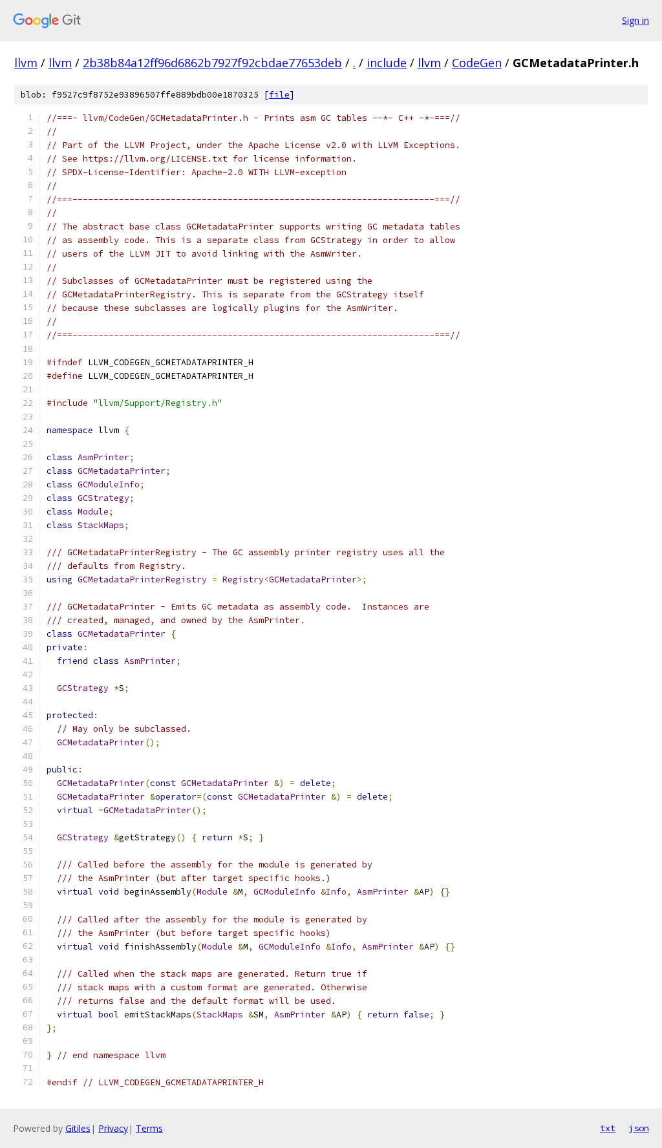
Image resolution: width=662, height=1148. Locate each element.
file (279, 94)
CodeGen (477, 62)
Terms (149, 1128)
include (387, 62)
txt (607, 1128)
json (638, 1128)
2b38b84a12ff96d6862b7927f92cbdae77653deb (212, 62)
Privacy (113, 1128)
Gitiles (78, 1128)
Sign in (635, 20)
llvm (25, 62)
